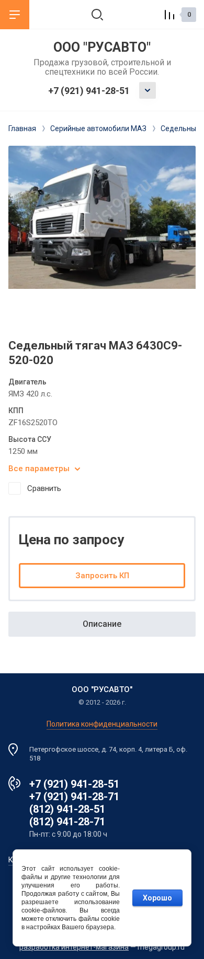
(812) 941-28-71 (67, 821)
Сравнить (44, 488)
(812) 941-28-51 (67, 809)
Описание (102, 624)
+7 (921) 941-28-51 (89, 90)
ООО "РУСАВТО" (102, 47)
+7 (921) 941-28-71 (74, 796)
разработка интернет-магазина (74, 947)
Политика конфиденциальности (102, 724)
